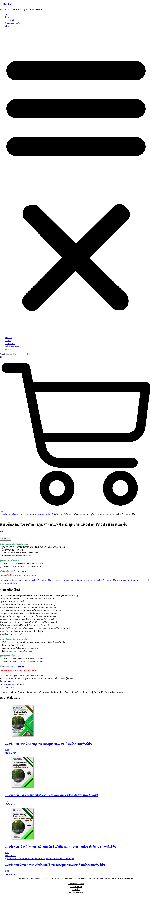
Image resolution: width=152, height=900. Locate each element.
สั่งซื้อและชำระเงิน (12, 23)
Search (2, 354)
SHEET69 (6, 3)
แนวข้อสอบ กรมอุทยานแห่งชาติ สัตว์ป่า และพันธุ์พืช (48, 514)
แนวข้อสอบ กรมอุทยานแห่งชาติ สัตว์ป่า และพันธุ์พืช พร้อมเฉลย (99, 580)
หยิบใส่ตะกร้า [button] (10, 753)
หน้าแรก (8, 14)
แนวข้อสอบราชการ (17, 514)
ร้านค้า (8, 17)
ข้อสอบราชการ (76, 887)
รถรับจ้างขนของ (76, 893)
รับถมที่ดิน (76, 890)
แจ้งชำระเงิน (10, 26)
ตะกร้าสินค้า (10, 20)
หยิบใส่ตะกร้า (5, 539)
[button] (76, 182)
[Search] (29, 354)
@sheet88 (10, 684)
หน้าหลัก (3, 514)
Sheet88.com (5, 897)
